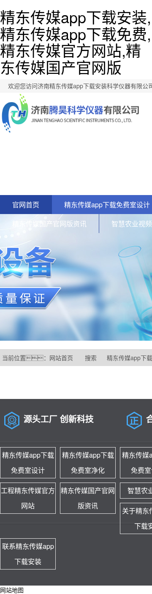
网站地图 (12, 590)
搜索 (91, 357)
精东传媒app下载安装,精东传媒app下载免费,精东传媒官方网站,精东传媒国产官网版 (75, 42)
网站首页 (61, 357)
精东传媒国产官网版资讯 (49, 223)
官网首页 (25, 204)
